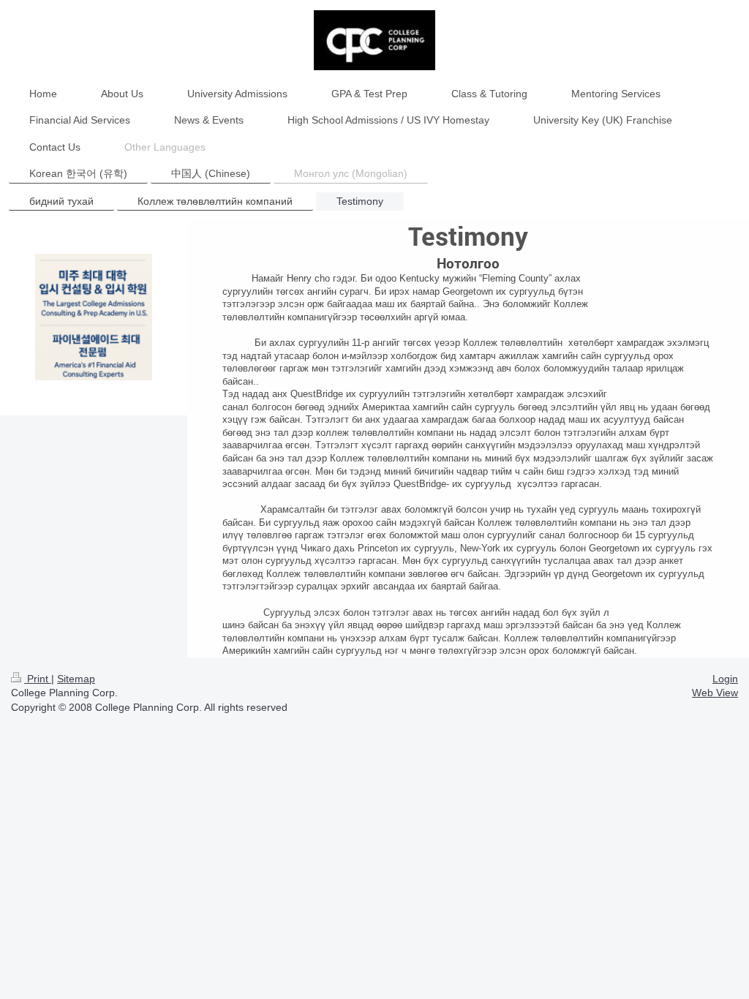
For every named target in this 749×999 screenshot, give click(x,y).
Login (725, 679)
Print (37, 679)
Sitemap (76, 679)
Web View (715, 692)
